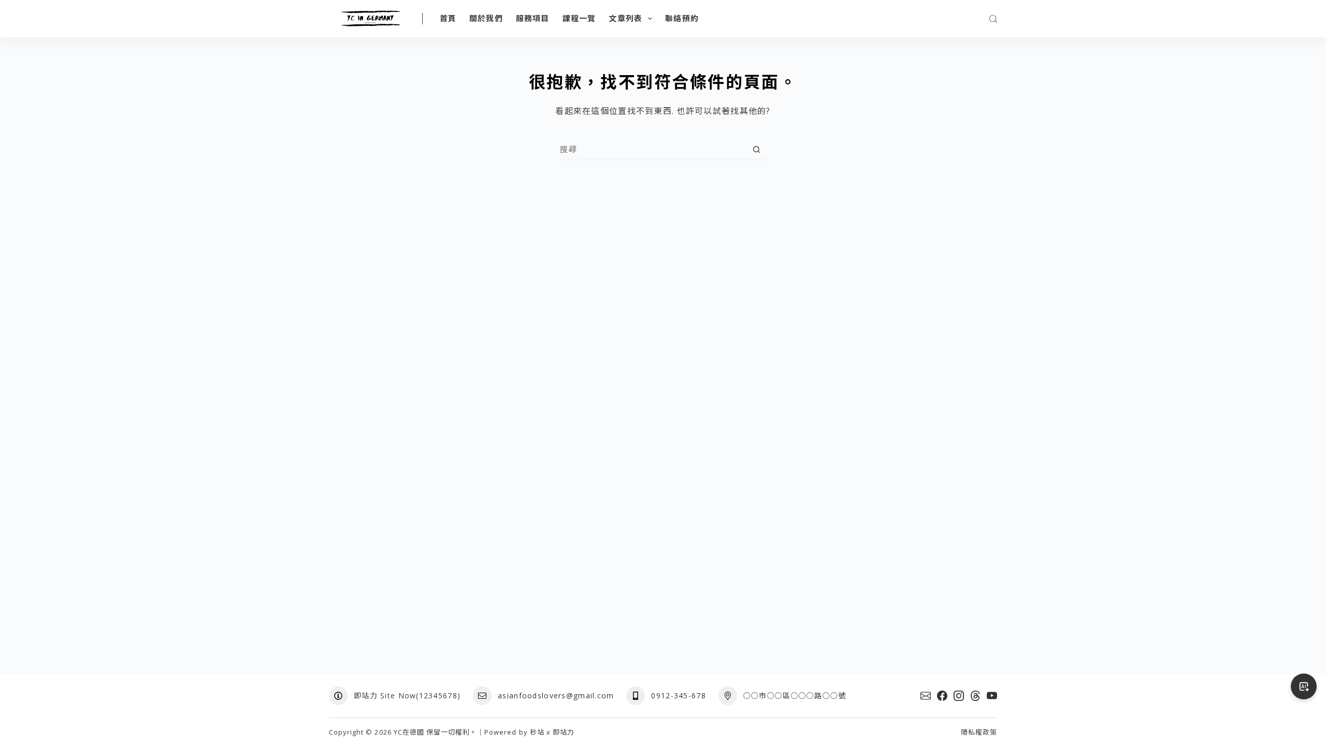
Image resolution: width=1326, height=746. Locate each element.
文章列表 (625, 18)
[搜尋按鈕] (756, 149)
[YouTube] (992, 696)
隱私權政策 (979, 732)
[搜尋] (993, 19)
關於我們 (486, 18)
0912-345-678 (678, 695)
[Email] (925, 696)
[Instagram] (959, 696)
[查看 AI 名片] (1304, 686)
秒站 (537, 732)
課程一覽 (579, 18)
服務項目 (533, 18)
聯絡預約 (682, 18)
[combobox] (652, 149)
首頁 (448, 18)
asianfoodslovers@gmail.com (556, 695)
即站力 (563, 732)
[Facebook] (942, 696)
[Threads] (975, 696)
